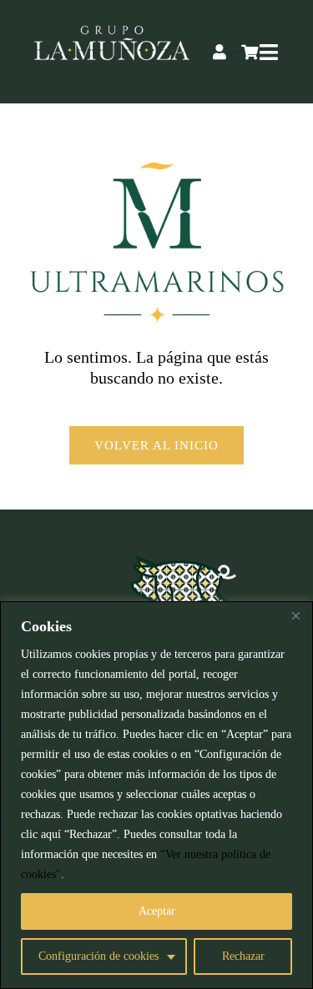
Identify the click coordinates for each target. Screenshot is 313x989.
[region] (156, 795)
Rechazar (243, 956)
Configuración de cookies (98, 956)
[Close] (295, 615)
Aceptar (157, 911)
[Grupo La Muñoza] (112, 33)
